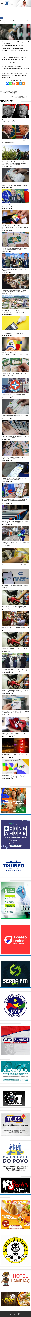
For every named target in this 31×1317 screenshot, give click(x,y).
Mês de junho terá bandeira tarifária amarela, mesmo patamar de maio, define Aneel (14, 332)
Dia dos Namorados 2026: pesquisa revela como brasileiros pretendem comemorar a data (15, 290)
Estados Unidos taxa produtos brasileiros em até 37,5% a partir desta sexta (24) (15, 120)
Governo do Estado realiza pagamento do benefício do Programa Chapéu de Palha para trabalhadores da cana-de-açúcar (14, 163)
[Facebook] (7, 83)
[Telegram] (20, 83)
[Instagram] (13, 83)
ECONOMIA (13, 20)
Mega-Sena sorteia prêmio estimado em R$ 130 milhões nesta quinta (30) (15, 458)
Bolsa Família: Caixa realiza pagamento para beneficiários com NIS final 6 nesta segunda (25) (15, 353)
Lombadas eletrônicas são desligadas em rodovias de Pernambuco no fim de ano (10, 92)
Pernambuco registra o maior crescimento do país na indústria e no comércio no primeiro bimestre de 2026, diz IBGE (15, 544)
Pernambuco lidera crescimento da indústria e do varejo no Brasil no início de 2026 (15, 522)
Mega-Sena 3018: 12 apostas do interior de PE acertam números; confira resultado (14, 248)
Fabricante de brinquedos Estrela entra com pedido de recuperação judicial (13, 395)
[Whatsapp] (10, 83)
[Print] (17, 83)
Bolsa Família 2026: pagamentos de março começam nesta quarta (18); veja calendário (14, 776)
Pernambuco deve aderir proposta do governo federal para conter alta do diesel (14, 649)
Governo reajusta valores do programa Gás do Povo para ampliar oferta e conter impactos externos (14, 500)
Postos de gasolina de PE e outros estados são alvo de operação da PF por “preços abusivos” (14, 670)
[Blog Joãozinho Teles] (15, 3)
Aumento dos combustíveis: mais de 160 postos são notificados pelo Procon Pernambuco (15, 691)
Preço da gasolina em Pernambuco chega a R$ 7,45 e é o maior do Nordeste (14, 755)
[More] (23, 83)
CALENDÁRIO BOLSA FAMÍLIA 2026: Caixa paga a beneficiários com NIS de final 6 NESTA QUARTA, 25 (15, 713)
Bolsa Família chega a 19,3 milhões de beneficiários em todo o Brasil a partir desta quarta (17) (15, 227)
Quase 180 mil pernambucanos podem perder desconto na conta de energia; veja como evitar (14, 184)
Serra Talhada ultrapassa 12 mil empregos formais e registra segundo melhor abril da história (15, 311)
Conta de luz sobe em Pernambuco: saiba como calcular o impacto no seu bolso (15, 479)
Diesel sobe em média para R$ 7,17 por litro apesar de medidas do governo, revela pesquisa (15, 734)
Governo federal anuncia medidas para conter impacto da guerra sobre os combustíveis (14, 607)
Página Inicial (4, 20)
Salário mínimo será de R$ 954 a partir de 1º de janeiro (19, 96)
